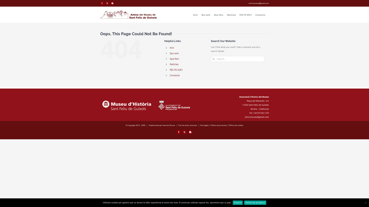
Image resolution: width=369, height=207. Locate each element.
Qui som (174, 53)
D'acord (237, 202)
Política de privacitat (219, 125)
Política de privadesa (255, 202)
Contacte (175, 75)
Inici (172, 47)
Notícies (174, 64)
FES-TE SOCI (176, 69)
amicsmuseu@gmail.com (259, 3)
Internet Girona (169, 125)
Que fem (174, 58)
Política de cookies (236, 125)
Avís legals (204, 125)
